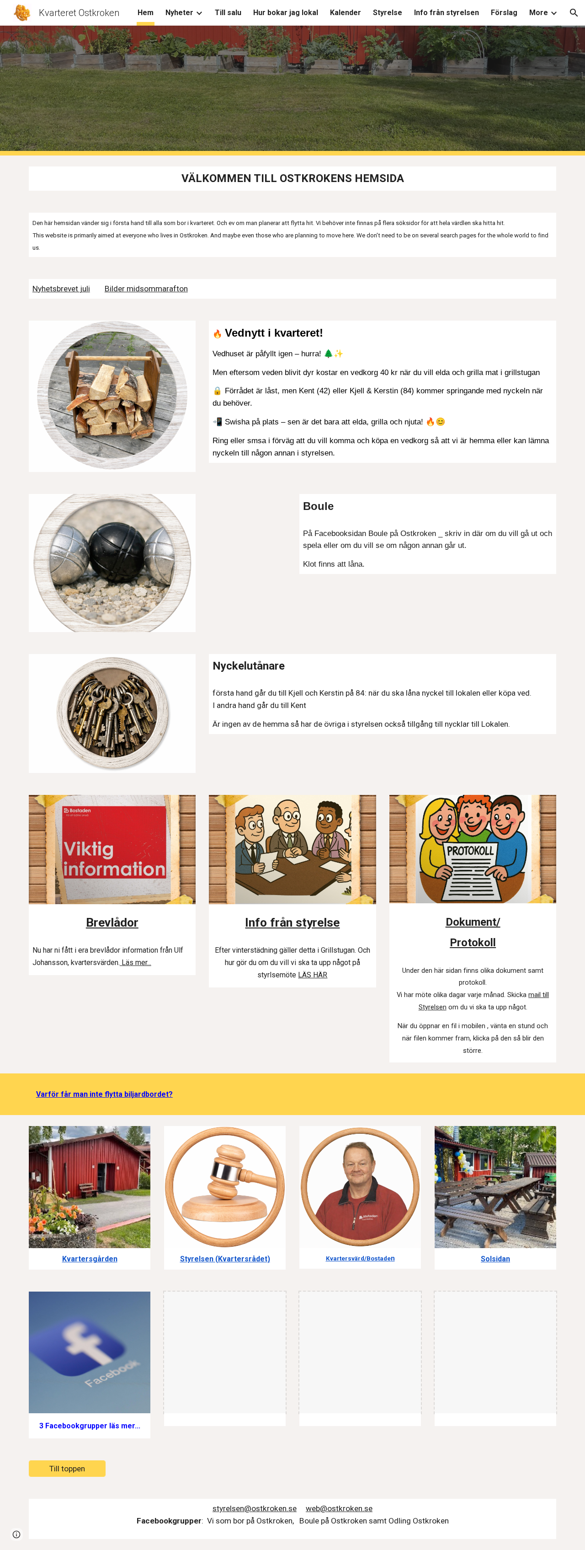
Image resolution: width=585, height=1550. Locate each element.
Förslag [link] (504, 12)
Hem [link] (146, 12)
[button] (574, 13)
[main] (292, 178)
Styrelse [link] (387, 12)
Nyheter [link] (179, 12)
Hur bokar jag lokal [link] (285, 12)
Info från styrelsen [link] (446, 12)
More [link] (538, 12)
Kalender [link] (345, 12)
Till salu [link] (228, 12)
